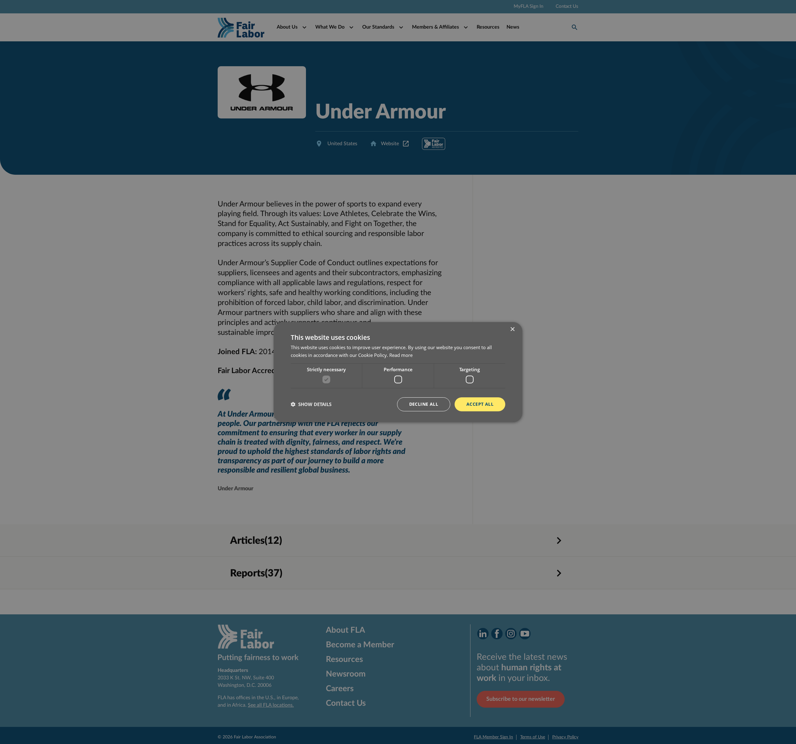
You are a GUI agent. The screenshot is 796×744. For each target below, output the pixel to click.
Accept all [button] (479, 404)
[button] (311, 404)
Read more (401, 355)
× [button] (512, 329)
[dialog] (398, 372)
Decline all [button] (423, 404)
